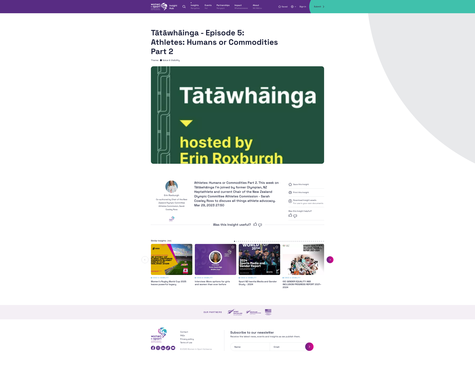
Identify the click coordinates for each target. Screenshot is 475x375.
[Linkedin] (163, 348)
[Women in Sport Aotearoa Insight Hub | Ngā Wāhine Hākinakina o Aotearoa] (164, 6)
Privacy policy (187, 339)
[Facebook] (153, 348)
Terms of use (186, 342)
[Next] (330, 259)
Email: (277, 346)
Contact (184, 332)
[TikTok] (168, 348)
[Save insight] (189, 247)
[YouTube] (173, 348)
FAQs (182, 335)
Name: (237, 346)
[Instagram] (158, 348)
